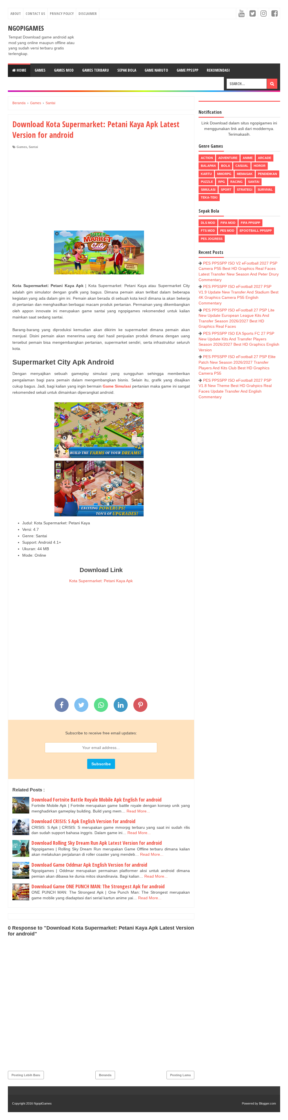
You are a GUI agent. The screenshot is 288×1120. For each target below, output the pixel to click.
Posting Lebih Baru (26, 1075)
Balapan (208, 165)
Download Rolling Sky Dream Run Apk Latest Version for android (97, 842)
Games (40, 70)
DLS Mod (208, 222)
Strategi (244, 189)
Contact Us (35, 13)
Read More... (138, 811)
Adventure (227, 158)
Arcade (264, 158)
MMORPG (224, 174)
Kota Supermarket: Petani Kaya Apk (101, 581)
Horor (260, 165)
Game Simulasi (117, 386)
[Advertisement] (101, 191)
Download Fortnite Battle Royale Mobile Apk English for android (96, 799)
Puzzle (207, 181)
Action (207, 158)
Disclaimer (87, 13)
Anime (248, 158)
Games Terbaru (95, 70)
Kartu (206, 174)
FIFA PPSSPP (250, 222)
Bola (225, 165)
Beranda (105, 1075)
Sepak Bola (126, 70)
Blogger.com (267, 1103)
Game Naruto (156, 70)
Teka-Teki (209, 197)
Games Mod (64, 70)
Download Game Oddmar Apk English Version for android (89, 864)
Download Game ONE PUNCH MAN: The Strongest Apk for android (98, 886)
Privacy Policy (62, 13)
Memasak (245, 174)
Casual (241, 165)
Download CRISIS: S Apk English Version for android (83, 821)
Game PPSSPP (187, 70)
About (15, 13)
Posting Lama (180, 1075)
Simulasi (208, 189)
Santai (33, 147)
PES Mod (227, 230)
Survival (265, 189)
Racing (236, 181)
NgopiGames (26, 28)
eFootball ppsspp (256, 230)
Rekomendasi (218, 70)
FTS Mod (208, 230)
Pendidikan (267, 174)
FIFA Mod (227, 222)
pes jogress (211, 238)
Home (21, 70)
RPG (221, 181)
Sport (226, 189)
